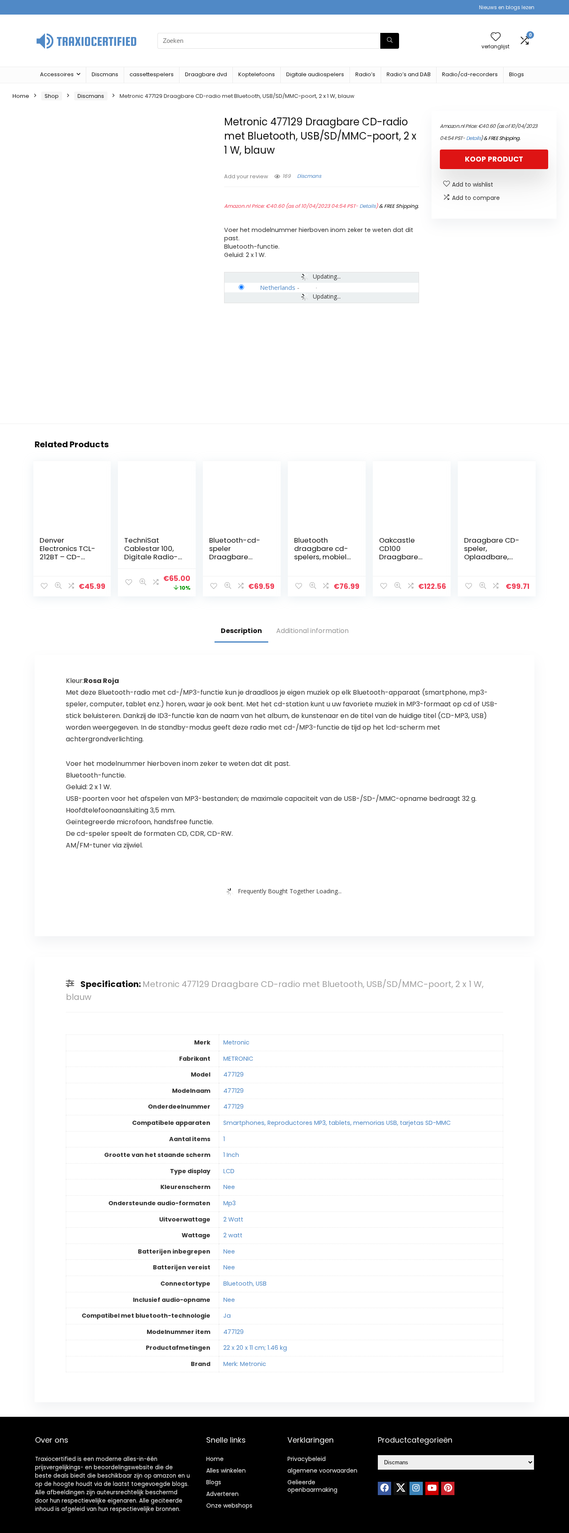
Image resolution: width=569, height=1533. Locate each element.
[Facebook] (384, 1488)
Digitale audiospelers (315, 74)
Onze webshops (229, 1505)
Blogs (516, 74)
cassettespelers (152, 74)
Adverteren (222, 1494)
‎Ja (227, 1315)
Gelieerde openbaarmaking (312, 1486)
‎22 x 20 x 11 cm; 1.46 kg (255, 1348)
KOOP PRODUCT (494, 159)
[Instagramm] (416, 1488)
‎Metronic (236, 1042)
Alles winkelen (226, 1470)
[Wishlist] (496, 37)
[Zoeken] (389, 41)
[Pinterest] (447, 1488)
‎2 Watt (233, 1219)
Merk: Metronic (244, 1364)
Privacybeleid (306, 1459)
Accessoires (57, 74)
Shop (52, 96)
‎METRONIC (238, 1058)
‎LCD (229, 1171)
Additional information (312, 631)
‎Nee (229, 1187)
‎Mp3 (229, 1203)
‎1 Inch (231, 1155)
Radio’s (365, 74)
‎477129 (233, 1074)
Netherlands (277, 287)
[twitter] (400, 1488)
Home (20, 96)
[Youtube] (432, 1488)
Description (241, 631)
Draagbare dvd (206, 74)
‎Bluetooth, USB (245, 1283)
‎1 (224, 1139)
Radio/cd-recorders (470, 74)
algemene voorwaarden (322, 1470)
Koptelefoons (256, 74)
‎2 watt (232, 1235)
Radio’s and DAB (409, 74)
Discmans (105, 74)
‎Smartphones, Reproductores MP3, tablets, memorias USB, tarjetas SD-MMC (337, 1123)
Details (367, 205)
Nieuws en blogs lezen (506, 7)
